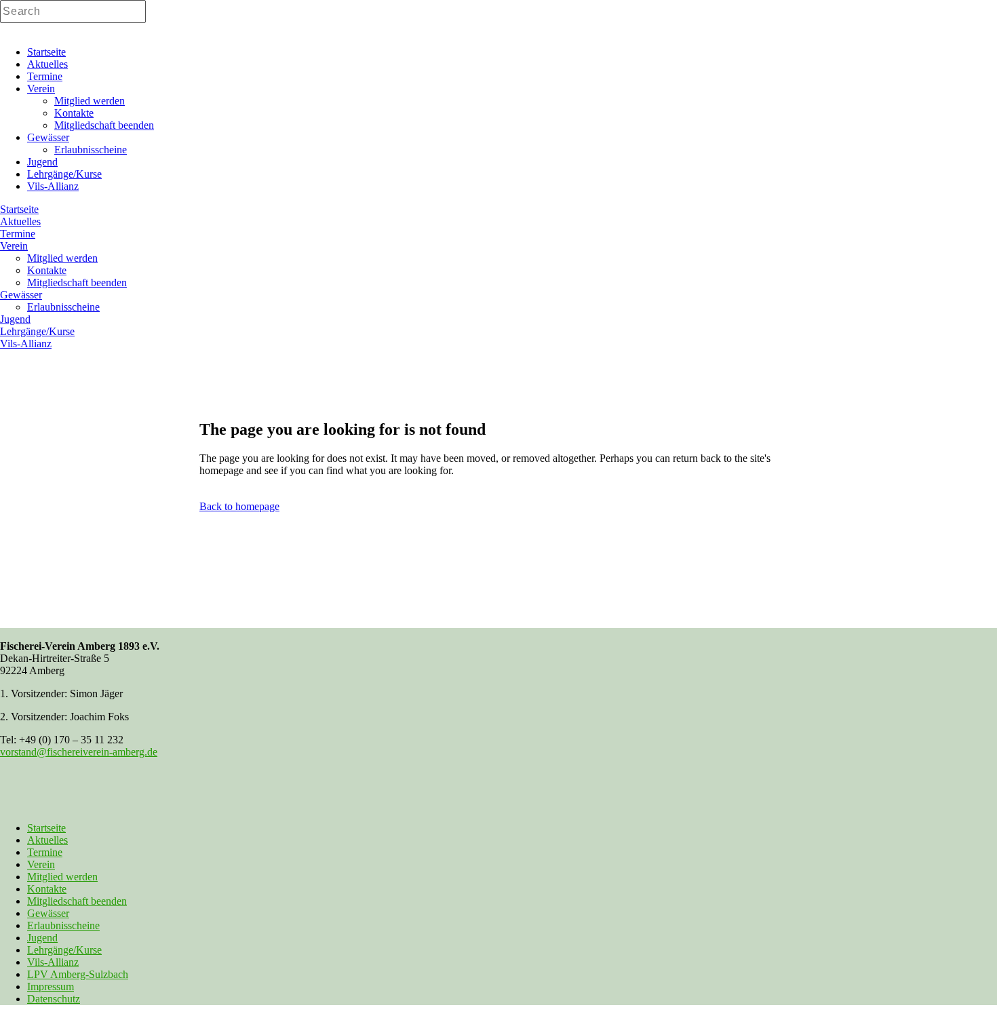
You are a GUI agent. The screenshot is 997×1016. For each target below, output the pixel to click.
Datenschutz (53, 998)
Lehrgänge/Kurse (64, 950)
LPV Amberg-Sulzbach (77, 974)
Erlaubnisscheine (63, 925)
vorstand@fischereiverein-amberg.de (78, 752)
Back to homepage (239, 506)
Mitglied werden (62, 876)
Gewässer (48, 913)
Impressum (50, 986)
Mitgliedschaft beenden (77, 901)
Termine (44, 852)
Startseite (46, 828)
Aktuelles (47, 840)
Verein (41, 864)
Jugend (42, 937)
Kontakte (46, 889)
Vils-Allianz (53, 962)
